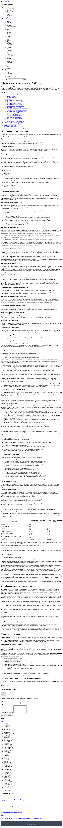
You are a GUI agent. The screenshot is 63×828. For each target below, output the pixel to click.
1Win (2, 721)
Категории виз (7, 99)
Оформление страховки (10, 125)
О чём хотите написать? (7, 712)
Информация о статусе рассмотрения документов (17, 128)
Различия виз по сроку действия (12, 95)
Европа (6, 18)
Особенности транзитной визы (15, 104)
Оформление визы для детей (11, 124)
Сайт (2, 704)
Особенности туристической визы (16, 101)
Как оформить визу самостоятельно (16, 121)
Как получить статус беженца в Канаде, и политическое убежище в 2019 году (22, 818)
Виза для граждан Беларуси (14, 115)
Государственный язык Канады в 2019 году (13, 800)
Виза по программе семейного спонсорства (18, 108)
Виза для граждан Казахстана (14, 118)
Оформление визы (8, 119)
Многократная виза (12, 97)
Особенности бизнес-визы (14, 103)
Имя (2, 701)
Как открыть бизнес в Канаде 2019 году (12, 812)
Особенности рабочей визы (14, 107)
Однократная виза (11, 96)
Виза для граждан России (13, 114)
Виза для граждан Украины (14, 117)
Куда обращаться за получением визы (13, 122)
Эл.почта (3, 703)
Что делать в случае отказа (11, 126)
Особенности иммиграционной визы (16, 111)
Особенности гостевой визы (14, 100)
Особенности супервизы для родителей (17, 110)
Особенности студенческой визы (15, 106)
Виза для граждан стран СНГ (11, 112)
